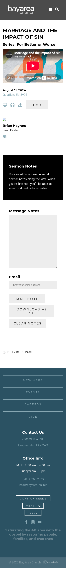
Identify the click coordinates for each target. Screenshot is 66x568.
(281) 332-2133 (33, 479)
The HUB (33, 506)
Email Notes (27, 299)
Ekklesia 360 (50, 562)
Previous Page (20, 352)
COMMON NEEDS (33, 498)
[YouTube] (39, 522)
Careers (33, 404)
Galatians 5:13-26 (15, 94)
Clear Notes (28, 323)
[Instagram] (33, 522)
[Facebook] (26, 522)
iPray (33, 513)
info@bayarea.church (33, 485)
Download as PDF (32, 311)
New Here (33, 380)
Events (33, 392)
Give (33, 416)
